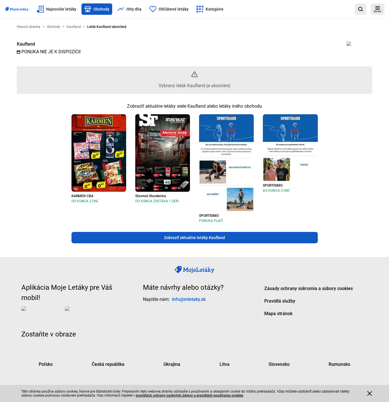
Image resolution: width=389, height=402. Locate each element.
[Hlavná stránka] (16, 9)
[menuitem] (56, 9)
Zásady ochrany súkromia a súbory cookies (308, 288)
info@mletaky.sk (189, 299)
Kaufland (26, 44)
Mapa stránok (278, 313)
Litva (225, 364)
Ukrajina (171, 364)
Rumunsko (339, 364)
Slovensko (279, 364)
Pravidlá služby (279, 301)
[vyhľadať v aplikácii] (360, 9)
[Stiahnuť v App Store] (42, 313)
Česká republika (108, 364)
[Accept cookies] (369, 393)
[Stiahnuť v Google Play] (87, 313)
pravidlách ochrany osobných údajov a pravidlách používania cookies (189, 395)
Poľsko (46, 364)
